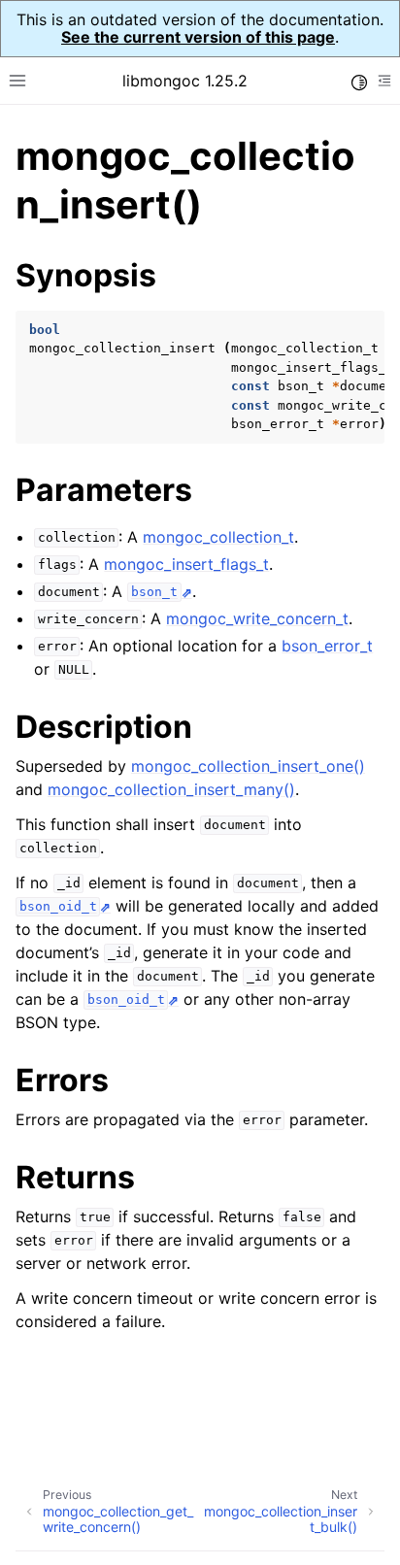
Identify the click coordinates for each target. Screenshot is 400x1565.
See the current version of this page (198, 37)
